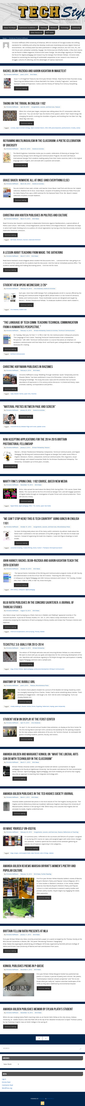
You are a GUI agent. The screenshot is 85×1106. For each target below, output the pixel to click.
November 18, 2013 (27, 485)
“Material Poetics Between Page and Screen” (29, 407)
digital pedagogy (23, 506)
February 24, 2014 (26, 288)
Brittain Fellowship (40, 330)
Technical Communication (67, 330)
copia (12, 394)
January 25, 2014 (26, 410)
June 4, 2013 (24, 685)
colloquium (22, 589)
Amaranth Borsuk (15, 426)
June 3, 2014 (24, 74)
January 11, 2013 (26, 934)
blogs (12, 669)
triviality (73, 128)
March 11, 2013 (25, 762)
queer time (27, 394)
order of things (44, 853)
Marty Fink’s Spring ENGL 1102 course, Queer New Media (35, 481)
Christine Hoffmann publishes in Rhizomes (28, 367)
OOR (49, 128)
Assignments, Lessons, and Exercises (43, 107)
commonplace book (24, 853)
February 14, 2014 (26, 330)
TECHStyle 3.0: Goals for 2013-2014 (23, 644)
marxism (25, 240)
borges (16, 853)
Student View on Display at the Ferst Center (29, 719)
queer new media (46, 506)
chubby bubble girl (15, 706)
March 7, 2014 (25, 256)
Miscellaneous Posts (63, 527)
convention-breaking (16, 548)
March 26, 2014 (25, 184)
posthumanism (66, 128)
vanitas (78, 128)
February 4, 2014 (26, 370)
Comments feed (7, 1085)
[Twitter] (42, 1103)
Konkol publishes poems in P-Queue (23, 966)
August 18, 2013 (26, 610)
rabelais (51, 853)
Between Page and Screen (28, 426)
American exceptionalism (17, 631)
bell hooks (13, 240)
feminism (19, 240)
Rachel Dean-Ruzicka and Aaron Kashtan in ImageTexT (34, 71)
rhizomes (33, 394)
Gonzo (35, 548)
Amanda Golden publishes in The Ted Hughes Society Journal (38, 794)
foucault (37, 853)
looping (52, 706)
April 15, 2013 (25, 723)
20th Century (14, 589)
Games (38, 506)
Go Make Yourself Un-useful (19, 828)
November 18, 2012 (27, 1012)
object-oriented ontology (23, 128)
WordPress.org (7, 1088)
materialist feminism (35, 240)
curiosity (12, 128)
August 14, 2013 (26, 648)
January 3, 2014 (25, 447)
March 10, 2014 (25, 219)
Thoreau (37, 631)
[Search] (80, 1049)
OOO (46, 128)
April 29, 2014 (25, 107)
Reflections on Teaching (70, 832)
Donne (33, 706)
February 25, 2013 (26, 832)
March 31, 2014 (25, 149)
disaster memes (19, 394)
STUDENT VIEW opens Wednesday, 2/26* (25, 285)
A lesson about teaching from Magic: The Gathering (33, 252)
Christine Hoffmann (12, 74)
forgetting (39, 706)
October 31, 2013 (26, 527)
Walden (42, 631)
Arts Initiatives (38, 288)
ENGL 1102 (32, 506)
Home (5, 38)
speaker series (41, 426)
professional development (41, 669)
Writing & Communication (56, 669)
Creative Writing (27, 548)
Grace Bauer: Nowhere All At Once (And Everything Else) (36, 180)
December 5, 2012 (26, 969)
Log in (4, 1079)
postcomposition (56, 128)
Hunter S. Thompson (43, 548)
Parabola (42, 1099)
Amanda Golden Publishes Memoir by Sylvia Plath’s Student (38, 1009)
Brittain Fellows (18, 669)
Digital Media (14, 506)
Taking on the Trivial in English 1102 (24, 103)
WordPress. (50, 1099)
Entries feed (6, 1082)
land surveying (30, 631)
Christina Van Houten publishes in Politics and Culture (35, 215)
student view (23, 309)
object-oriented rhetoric (37, 128)
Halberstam (45, 706)
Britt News (33, 74)
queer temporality (60, 706)
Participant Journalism (56, 548)
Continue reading (21, 88)
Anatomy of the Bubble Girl (19, 682)
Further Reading (46, 874)
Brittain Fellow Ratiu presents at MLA (25, 931)
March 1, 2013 (25, 797)
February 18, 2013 (26, 874)
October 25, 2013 (26, 569)
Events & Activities (38, 149)
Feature (57, 107)
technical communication (17, 354)
